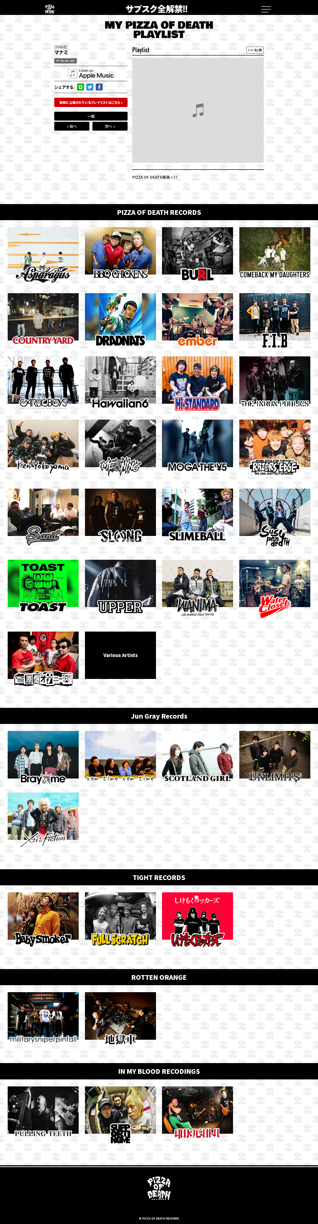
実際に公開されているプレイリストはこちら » (91, 102)
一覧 (91, 116)
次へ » (110, 126)
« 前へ (72, 126)
